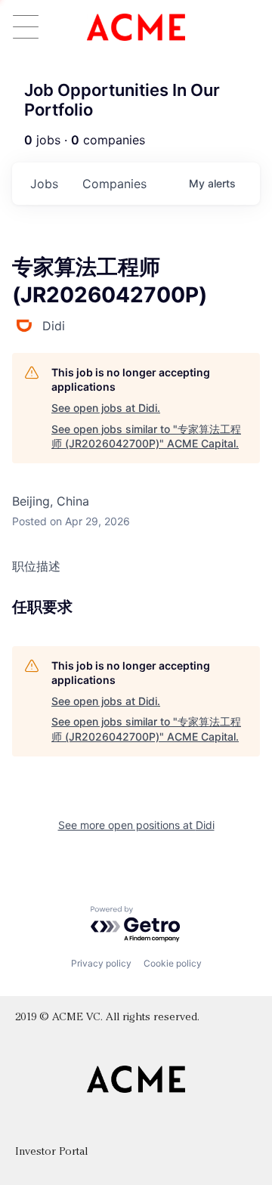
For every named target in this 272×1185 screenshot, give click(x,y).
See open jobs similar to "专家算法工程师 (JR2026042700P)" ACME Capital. (146, 436)
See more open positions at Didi (136, 824)
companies (114, 183)
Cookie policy (173, 963)
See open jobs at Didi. (105, 407)
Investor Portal (51, 1152)
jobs (44, 183)
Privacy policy (101, 963)
